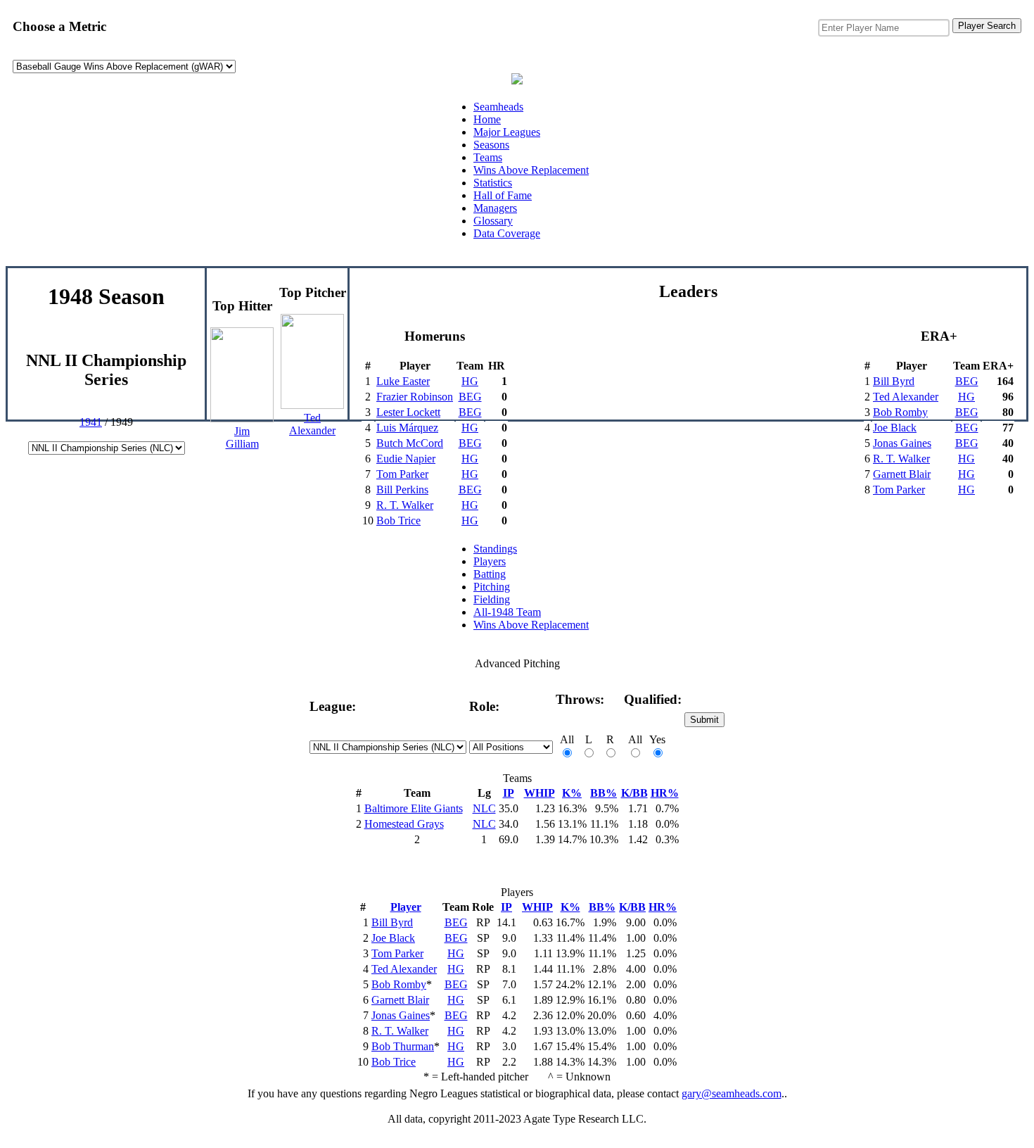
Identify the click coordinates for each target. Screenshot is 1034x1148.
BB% (603, 793)
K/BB (634, 793)
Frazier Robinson (414, 397)
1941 (90, 422)
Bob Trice (398, 520)
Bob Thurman (402, 1046)
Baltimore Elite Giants (413, 808)
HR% (665, 793)
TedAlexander (312, 424)
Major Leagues (506, 132)
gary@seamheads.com (731, 1093)
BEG (470, 397)
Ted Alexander (905, 397)
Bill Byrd (893, 381)
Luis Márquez (407, 428)
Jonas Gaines (902, 443)
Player (405, 907)
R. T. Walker (404, 505)
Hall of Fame (502, 195)
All (567, 739)
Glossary (493, 221)
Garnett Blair (902, 474)
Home (487, 119)
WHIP (539, 793)
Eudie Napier (405, 459)
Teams (487, 157)
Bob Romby (900, 412)
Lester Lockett (408, 412)
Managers (495, 208)
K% (572, 793)
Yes (657, 739)
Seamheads (498, 107)
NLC (484, 808)
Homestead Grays (404, 824)
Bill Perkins (402, 490)
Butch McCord (409, 443)
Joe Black (895, 428)
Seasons (491, 145)
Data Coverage (506, 233)
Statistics (492, 183)
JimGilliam (242, 437)
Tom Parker (402, 474)
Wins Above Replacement (531, 170)
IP (508, 793)
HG (469, 381)
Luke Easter (403, 381)
